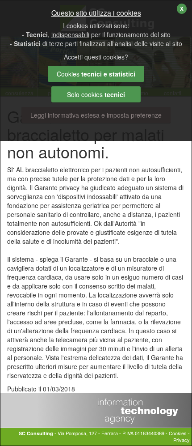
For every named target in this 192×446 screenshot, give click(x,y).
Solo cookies (96, 94)
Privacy (181, 439)
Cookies (178, 433)
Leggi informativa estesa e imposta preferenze (96, 114)
